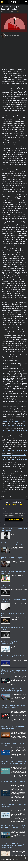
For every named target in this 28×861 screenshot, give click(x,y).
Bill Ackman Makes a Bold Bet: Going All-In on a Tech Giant (13, 782)
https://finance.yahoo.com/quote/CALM (14, 421)
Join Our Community (14, 520)
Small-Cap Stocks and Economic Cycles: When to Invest (13, 572)
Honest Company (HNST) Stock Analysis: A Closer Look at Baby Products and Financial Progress (13, 845)
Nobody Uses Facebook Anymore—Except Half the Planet (13, 805)
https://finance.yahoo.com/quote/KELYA (14, 430)
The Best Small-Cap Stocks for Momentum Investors (10, 643)
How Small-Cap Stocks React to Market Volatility (13, 586)
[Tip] (26, 497)
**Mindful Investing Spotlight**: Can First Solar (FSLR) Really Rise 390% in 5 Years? (13, 826)
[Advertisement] (14, 53)
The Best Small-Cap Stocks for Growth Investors (12, 657)
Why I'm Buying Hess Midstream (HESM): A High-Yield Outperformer (13, 727)
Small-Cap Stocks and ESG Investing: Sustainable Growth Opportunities (12, 558)
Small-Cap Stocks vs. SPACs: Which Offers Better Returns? (14, 529)
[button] (25, 857)
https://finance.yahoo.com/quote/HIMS (14, 425)
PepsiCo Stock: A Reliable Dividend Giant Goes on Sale (13, 744)
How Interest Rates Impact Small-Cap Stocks (12, 614)
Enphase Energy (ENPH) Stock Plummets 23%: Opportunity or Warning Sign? (13, 690)
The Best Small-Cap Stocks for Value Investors (12, 628)
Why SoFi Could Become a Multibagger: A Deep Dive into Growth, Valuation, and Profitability (13, 672)
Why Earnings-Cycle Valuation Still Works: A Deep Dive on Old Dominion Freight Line (13, 762)
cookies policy (14, 859)
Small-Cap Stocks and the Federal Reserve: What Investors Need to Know (13, 544)
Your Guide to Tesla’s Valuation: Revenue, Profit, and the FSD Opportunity (13, 706)
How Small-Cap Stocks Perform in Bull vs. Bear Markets (13, 600)
